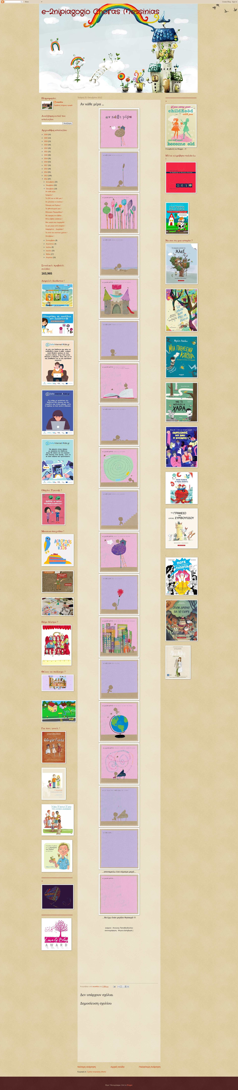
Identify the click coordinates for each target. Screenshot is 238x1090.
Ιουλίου (49, 247)
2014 (46, 172)
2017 (46, 165)
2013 (46, 176)
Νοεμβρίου (50, 185)
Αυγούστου (50, 244)
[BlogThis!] (121, 986)
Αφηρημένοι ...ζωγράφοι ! (54, 229)
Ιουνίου (49, 251)
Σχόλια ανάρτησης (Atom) (96, 1072)
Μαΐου (48, 254)
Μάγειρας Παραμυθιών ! (54, 212)
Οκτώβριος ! (49, 236)
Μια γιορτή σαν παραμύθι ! (55, 222)
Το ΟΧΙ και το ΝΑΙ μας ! (54, 198)
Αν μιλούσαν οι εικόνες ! (54, 202)
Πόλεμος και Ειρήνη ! (53, 205)
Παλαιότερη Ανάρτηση (150, 1067)
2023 (46, 145)
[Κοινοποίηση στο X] (123, 986)
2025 (46, 138)
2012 (46, 179)
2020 (46, 155)
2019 (46, 158)
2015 (46, 169)
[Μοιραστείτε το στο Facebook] (125, 986)
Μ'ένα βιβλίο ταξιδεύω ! (53, 219)
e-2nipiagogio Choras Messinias (100, 11)
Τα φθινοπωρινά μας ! (53, 209)
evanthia (59, 102)
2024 (46, 141)
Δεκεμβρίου (50, 182)
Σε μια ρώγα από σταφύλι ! (55, 226)
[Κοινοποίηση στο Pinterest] (128, 986)
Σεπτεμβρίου (50, 240)
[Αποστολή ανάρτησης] (114, 986)
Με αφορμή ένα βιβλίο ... (54, 215)
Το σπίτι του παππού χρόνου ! (56, 233)
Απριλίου (49, 257)
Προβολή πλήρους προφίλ (63, 105)
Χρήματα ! (49, 195)
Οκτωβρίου (50, 189)
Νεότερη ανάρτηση (86, 1067)
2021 (46, 152)
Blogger (129, 1085)
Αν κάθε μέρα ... (51, 191)
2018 (46, 162)
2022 (46, 148)
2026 (46, 134)
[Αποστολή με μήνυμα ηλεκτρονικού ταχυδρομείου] (118, 986)
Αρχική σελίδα (117, 1067)
